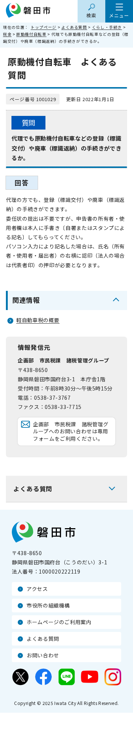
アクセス (37, 588)
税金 (7, 34)
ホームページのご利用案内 (59, 622)
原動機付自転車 (31, 34)
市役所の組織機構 (48, 605)
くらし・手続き (107, 27)
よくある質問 (74, 27)
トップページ (44, 27)
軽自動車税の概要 (37, 320)
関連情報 (26, 300)
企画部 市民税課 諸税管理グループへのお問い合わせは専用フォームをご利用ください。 (71, 431)
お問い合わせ (43, 655)
